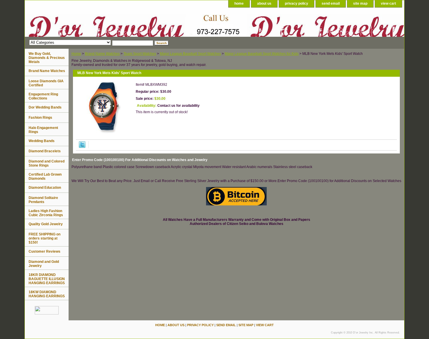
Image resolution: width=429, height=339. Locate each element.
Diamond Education (45, 188)
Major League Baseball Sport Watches (190, 54)
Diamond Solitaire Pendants (43, 200)
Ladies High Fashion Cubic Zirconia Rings (46, 213)
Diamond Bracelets (45, 151)
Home (76, 54)
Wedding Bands (42, 141)
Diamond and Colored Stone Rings (46, 163)
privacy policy (296, 3)
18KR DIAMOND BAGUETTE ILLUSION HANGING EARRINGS (47, 279)
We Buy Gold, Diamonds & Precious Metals (47, 58)
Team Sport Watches (139, 54)
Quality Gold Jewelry (46, 224)
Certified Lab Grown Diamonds (45, 176)
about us (264, 3)
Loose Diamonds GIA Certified (46, 83)
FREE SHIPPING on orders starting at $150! (44, 238)
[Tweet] (82, 147)
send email (331, 3)
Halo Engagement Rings (43, 130)
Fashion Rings (40, 118)
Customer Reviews (44, 251)
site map (360, 3)
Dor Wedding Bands (45, 107)
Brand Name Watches (102, 54)
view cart (388, 3)
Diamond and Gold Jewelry (44, 264)
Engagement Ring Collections (43, 96)
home (239, 3)
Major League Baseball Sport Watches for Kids (262, 54)
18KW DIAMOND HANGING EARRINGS (47, 294)
